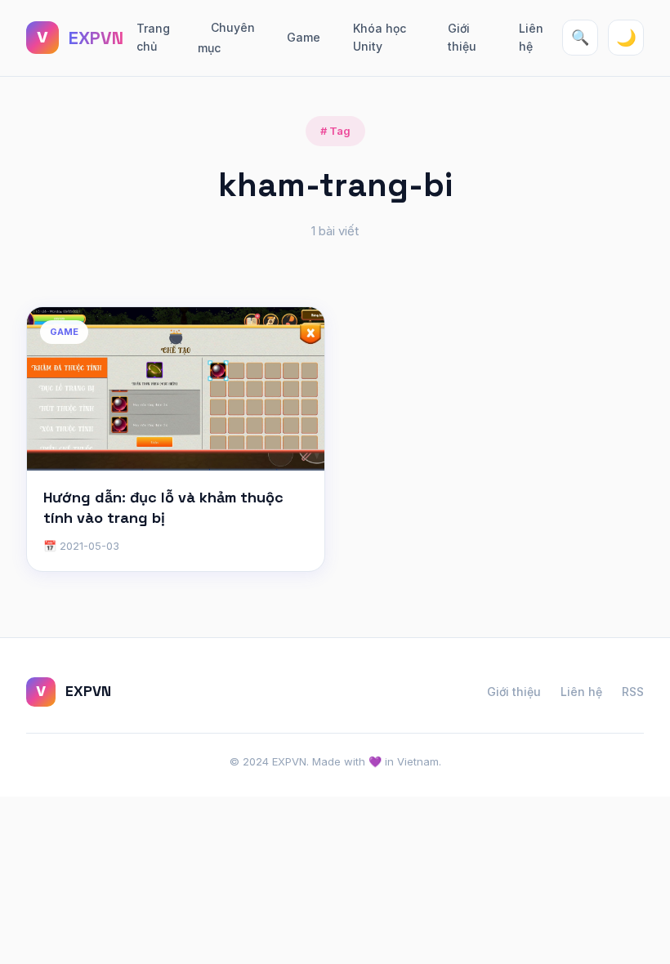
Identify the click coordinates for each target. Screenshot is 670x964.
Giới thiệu (462, 37)
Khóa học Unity (379, 37)
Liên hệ (531, 37)
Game (303, 37)
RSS (633, 691)
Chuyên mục (226, 38)
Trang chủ (153, 37)
